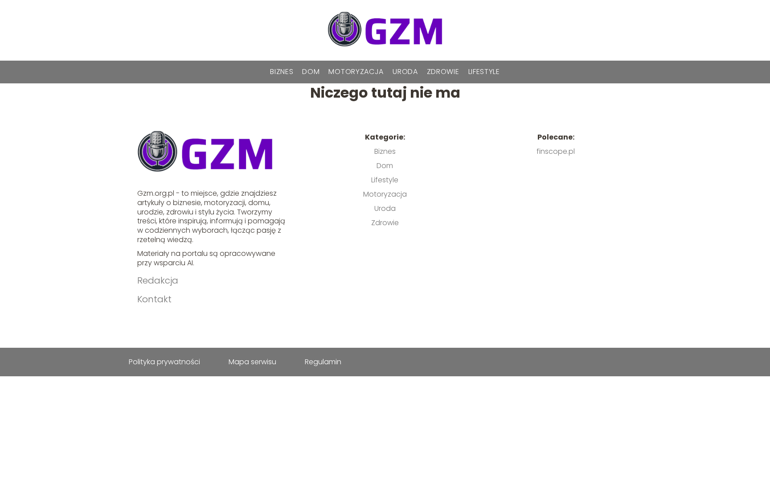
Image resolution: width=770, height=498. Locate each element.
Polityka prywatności (164, 362)
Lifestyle (484, 71)
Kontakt (154, 299)
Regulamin (323, 362)
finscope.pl (556, 151)
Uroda (405, 71)
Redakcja (157, 280)
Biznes (281, 71)
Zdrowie (443, 71)
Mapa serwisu (252, 362)
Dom (310, 71)
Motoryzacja (356, 71)
